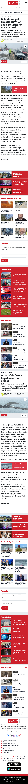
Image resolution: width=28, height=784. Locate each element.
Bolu (9, 16)
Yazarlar (18, 8)
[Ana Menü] (1, 3)
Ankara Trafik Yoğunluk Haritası (11, 745)
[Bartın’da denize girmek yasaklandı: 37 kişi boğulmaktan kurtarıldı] (21, 562)
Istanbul (15, 324)
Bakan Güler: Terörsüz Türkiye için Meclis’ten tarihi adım (7, 569)
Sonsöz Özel (11, 760)
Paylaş (4, 61)
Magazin (16, 758)
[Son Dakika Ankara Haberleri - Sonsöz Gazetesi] (14, 3)
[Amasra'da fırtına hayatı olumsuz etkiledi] (14, 405)
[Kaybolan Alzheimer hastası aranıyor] (21, 231)
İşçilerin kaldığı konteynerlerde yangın (14, 12)
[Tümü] (26, 320)
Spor (24, 8)
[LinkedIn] (17, 735)
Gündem (11, 8)
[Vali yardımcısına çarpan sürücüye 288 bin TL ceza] (21, 577)
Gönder (4, 260)
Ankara (15, 339)
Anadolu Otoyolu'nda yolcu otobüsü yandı (6, 210)
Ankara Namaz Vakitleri (9, 743)
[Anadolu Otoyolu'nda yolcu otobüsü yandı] (7, 204)
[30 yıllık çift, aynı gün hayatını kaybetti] (7, 577)
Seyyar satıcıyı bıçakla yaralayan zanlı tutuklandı (19, 335)
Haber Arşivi (6, 752)
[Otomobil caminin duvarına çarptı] (21, 204)
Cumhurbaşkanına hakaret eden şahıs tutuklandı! (18, 359)
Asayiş (14, 347)
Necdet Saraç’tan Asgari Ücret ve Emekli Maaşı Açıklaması (19, 343)
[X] (11, 735)
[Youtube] (19, 735)
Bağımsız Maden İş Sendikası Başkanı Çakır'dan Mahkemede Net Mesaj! (19, 367)
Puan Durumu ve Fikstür (9, 747)
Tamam (19, 782)
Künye (4, 756)
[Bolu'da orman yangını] (7, 217)
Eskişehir (15, 332)
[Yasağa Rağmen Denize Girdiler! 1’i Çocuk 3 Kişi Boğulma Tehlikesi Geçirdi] (7, 548)
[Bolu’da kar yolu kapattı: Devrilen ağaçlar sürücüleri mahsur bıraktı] (14, 51)
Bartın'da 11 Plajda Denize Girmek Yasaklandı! (20, 554)
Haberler (3, 16)
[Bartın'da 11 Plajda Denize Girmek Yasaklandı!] (21, 548)
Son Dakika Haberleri (8, 750)
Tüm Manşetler (7, 748)
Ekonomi (4, 8)
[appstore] (14, 764)
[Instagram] (14, 735)
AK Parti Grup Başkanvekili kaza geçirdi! (19, 224)
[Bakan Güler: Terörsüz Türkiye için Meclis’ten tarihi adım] (7, 562)
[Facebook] (8, 735)
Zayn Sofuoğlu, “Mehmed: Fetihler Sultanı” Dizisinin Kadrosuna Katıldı (19, 328)
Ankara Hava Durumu (8, 741)
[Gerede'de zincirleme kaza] (7, 231)
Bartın (10, 372)
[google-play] (14, 769)
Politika (9, 758)
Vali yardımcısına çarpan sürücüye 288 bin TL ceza (20, 583)
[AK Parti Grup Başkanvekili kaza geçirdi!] (21, 217)
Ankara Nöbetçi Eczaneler (9, 740)
